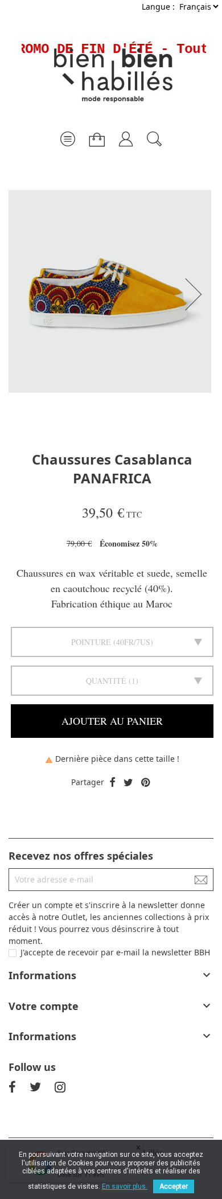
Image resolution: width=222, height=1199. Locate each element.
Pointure (91, 642)
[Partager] (112, 783)
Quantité (106, 680)
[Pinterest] (145, 783)
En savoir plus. (124, 1186)
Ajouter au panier (112, 721)
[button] (197, 294)
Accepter (173, 1186)
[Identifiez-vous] (125, 134)
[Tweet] (128, 783)
